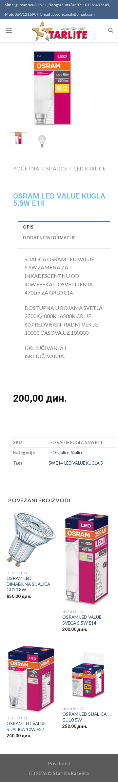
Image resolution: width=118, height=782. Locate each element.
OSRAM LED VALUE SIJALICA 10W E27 (26, 726)
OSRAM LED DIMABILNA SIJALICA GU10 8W (28, 584)
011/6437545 (97, 4)
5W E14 (56, 463)
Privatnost (59, 763)
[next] (91, 88)
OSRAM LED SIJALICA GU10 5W (84, 717)
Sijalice (56, 168)
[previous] (17, 88)
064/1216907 (26, 14)
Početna (26, 168)
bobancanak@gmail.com (73, 14)
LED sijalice (90, 168)
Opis (28, 227)
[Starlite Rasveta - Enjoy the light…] (59, 30)
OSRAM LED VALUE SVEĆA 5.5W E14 (81, 620)
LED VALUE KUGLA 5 (83, 463)
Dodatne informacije (49, 237)
